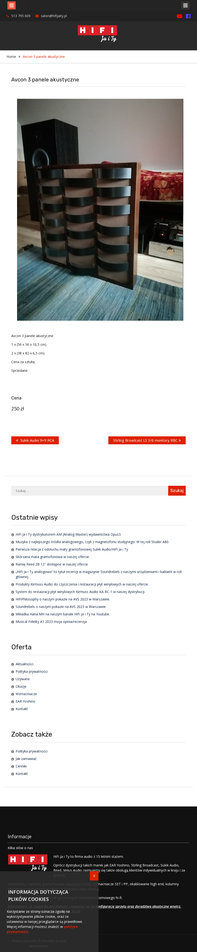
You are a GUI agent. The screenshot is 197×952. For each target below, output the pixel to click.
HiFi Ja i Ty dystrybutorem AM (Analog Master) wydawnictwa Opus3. (68, 534)
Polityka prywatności (32, 671)
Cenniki (21, 766)
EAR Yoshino (25, 701)
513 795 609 (21, 15)
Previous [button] (25, 191)
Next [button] (175, 191)
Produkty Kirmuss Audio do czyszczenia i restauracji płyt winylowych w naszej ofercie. (82, 584)
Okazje (21, 686)
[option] (100, 210)
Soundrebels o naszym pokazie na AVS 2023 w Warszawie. (61, 606)
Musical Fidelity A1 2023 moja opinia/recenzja (51, 621)
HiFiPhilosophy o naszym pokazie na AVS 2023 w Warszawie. (63, 599)
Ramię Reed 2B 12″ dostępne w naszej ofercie (52, 564)
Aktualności (24, 664)
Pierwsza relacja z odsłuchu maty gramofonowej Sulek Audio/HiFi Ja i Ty (72, 549)
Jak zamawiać (26, 758)
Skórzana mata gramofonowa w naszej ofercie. (53, 556)
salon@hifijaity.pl (54, 15)
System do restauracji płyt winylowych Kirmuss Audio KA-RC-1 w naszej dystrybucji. (80, 591)
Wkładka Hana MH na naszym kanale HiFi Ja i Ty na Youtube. (63, 614)
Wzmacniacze (26, 694)
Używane (23, 679)
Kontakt (22, 708)
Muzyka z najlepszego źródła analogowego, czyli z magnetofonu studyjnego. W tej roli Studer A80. (92, 541)
